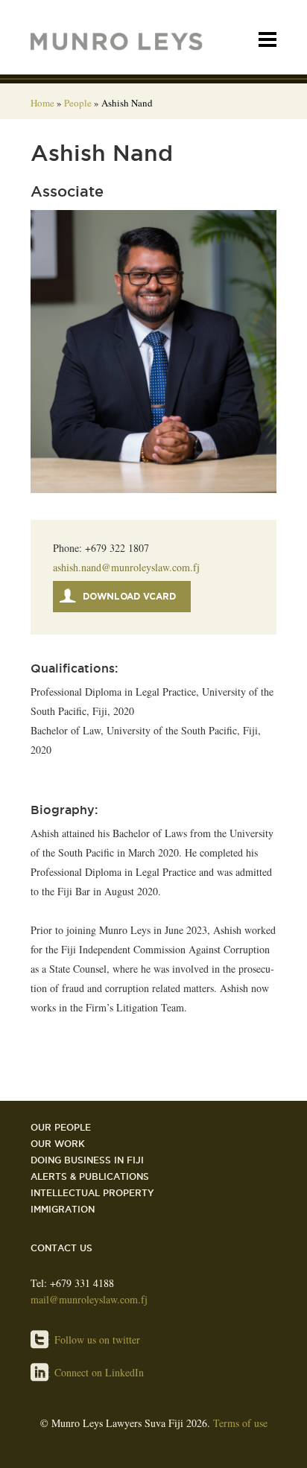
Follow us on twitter (97, 1339)
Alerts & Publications (90, 1176)
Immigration (63, 1209)
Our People (61, 1127)
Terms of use (240, 1423)
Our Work (58, 1143)
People (78, 102)
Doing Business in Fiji (87, 1160)
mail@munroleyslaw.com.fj (89, 1299)
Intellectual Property (92, 1193)
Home (42, 102)
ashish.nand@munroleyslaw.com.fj (126, 567)
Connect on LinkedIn (99, 1372)
